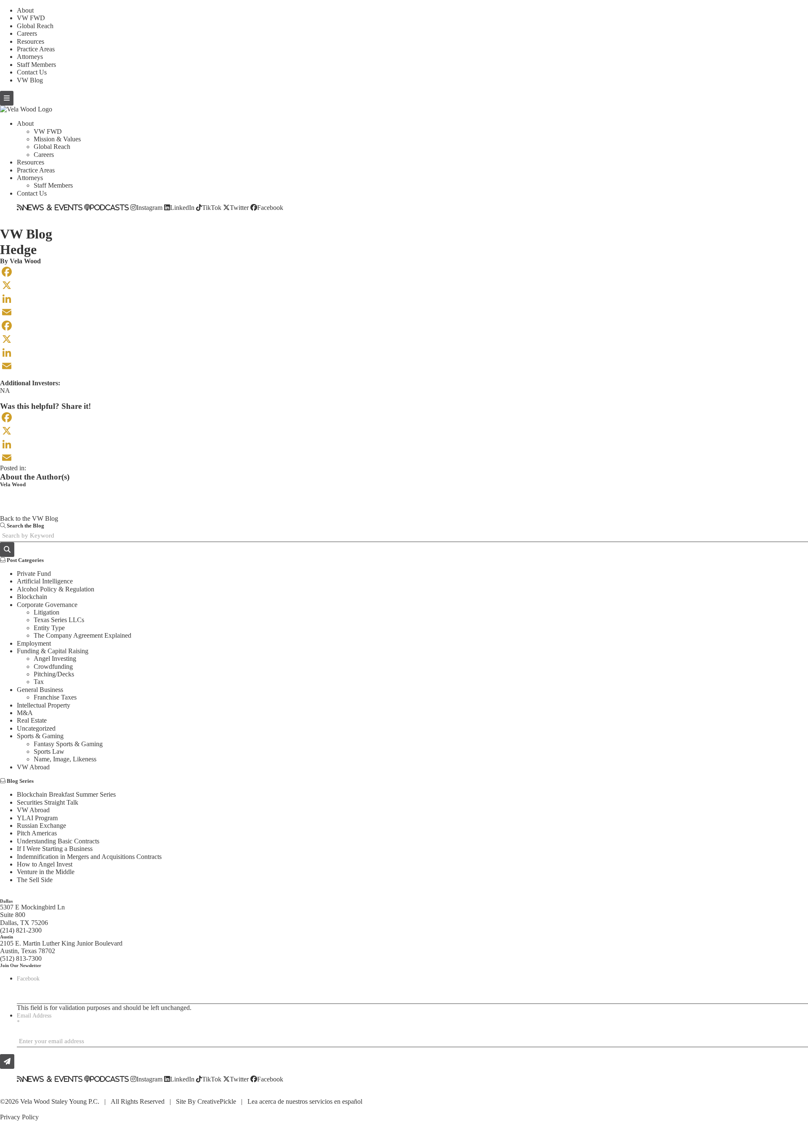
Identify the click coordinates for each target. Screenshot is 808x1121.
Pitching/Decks (54, 674)
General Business (40, 689)
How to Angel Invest (44, 864)
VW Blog (30, 80)
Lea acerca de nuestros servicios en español (304, 1101)
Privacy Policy (19, 1117)
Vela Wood (25, 261)
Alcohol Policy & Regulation (55, 589)
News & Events (52, 207)
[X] (404, 285)
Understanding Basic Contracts (58, 841)
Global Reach (35, 25)
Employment (34, 643)
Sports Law (49, 751)
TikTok (211, 207)
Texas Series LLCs (59, 619)
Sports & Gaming (40, 735)
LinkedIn (182, 207)
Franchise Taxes (55, 697)
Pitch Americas (37, 833)
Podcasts (109, 207)
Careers (27, 33)
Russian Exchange (41, 825)
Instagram (149, 207)
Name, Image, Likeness (65, 759)
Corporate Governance (47, 604)
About (25, 10)
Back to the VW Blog (29, 518)
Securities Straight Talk (47, 802)
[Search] (7, 549)
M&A (25, 712)
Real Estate (32, 720)
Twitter (239, 207)
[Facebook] (404, 271)
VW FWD (31, 17)
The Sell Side (35, 879)
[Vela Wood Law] (26, 109)
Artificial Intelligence (45, 581)
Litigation (46, 612)
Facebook (270, 207)
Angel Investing (55, 658)
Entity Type (49, 627)
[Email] (404, 312)
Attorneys (30, 56)
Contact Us (32, 72)
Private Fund (34, 573)
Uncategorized (36, 728)
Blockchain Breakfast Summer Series (66, 794)
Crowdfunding (53, 666)
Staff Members (36, 64)
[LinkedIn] (404, 298)
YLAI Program (37, 818)
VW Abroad (33, 767)
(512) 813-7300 (21, 958)
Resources (30, 41)
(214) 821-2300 (21, 930)
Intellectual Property (43, 705)
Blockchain (32, 596)
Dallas (6, 901)
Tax (39, 681)
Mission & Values (57, 139)
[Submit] (7, 1061)
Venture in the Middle (45, 871)
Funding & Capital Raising (52, 651)
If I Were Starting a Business (55, 848)
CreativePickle (216, 1101)
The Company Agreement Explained (82, 635)
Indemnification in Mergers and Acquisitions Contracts (89, 856)
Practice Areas (36, 49)
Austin (6, 936)
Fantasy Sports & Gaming (68, 743)
